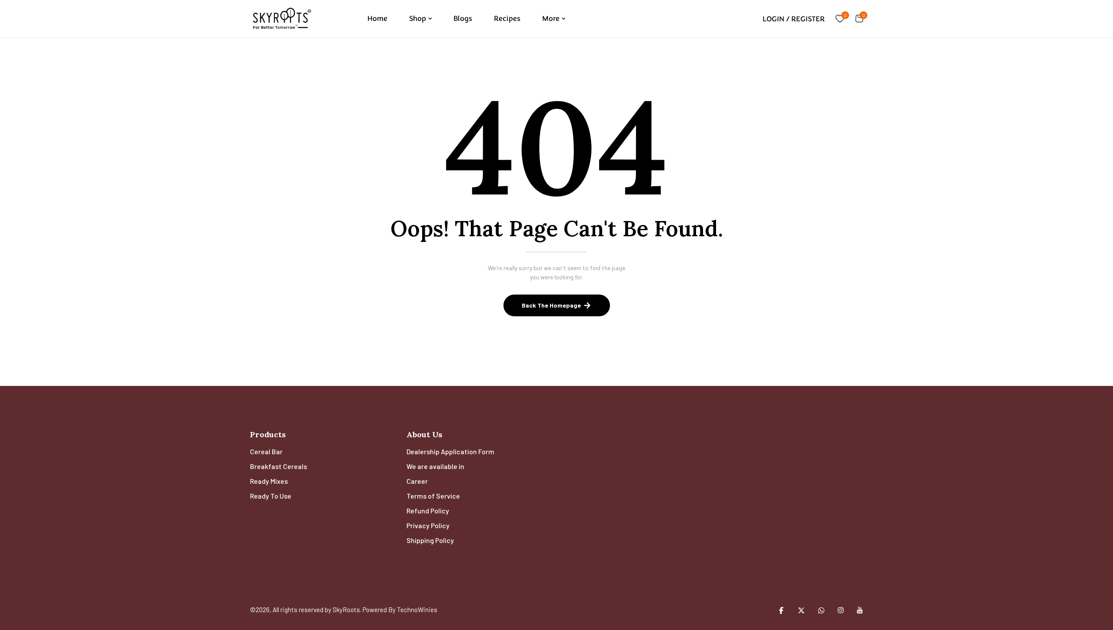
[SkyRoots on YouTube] (860, 610)
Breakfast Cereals (278, 466)
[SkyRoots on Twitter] (801, 610)
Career (417, 481)
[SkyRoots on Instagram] (841, 610)
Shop (417, 18)
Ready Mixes (269, 481)
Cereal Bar (266, 451)
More (551, 18)
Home (377, 18)
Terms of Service (433, 496)
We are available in (435, 466)
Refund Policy (428, 510)
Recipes (507, 18)
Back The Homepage (551, 305)
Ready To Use (270, 496)
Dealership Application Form (450, 451)
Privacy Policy (428, 525)
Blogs (462, 18)
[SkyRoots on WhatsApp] (821, 610)
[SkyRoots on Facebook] (781, 610)
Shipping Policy (430, 540)
